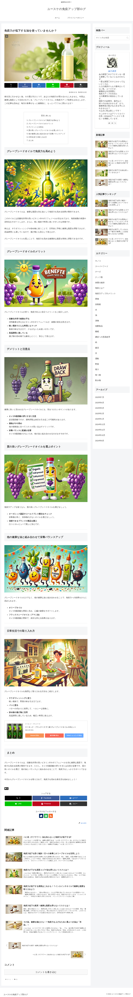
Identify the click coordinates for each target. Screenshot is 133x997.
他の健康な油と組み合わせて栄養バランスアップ (46, 134)
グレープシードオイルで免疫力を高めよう (44, 120)
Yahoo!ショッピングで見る (74, 735)
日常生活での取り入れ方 (37, 137)
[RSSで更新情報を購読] (51, 816)
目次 (43, 116)
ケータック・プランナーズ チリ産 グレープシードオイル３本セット (50, 727)
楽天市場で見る (54, 735)
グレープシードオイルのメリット (40, 123)
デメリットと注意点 (35, 127)
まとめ (30, 140)
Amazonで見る (34, 735)
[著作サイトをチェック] (41, 816)
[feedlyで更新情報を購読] (46, 816)
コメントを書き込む (46, 972)
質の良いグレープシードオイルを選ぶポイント (45, 130)
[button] (80, 85)
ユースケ (112, 71)
